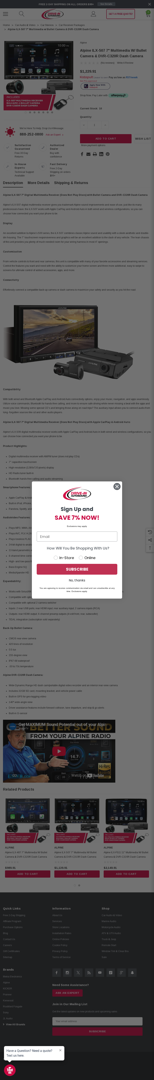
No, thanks (77, 580)
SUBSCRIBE (77, 569)
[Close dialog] (117, 486)
